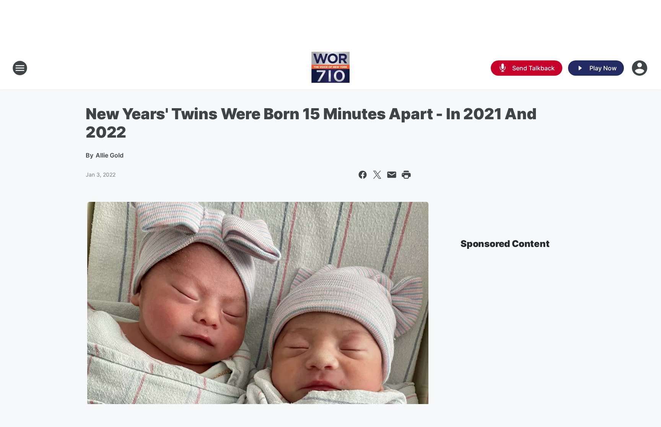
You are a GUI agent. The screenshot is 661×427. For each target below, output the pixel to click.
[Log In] (640, 68)
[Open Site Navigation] (20, 68)
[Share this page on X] (377, 174)
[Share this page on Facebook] (362, 174)
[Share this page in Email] (391, 174)
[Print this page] (406, 174)
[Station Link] (330, 68)
